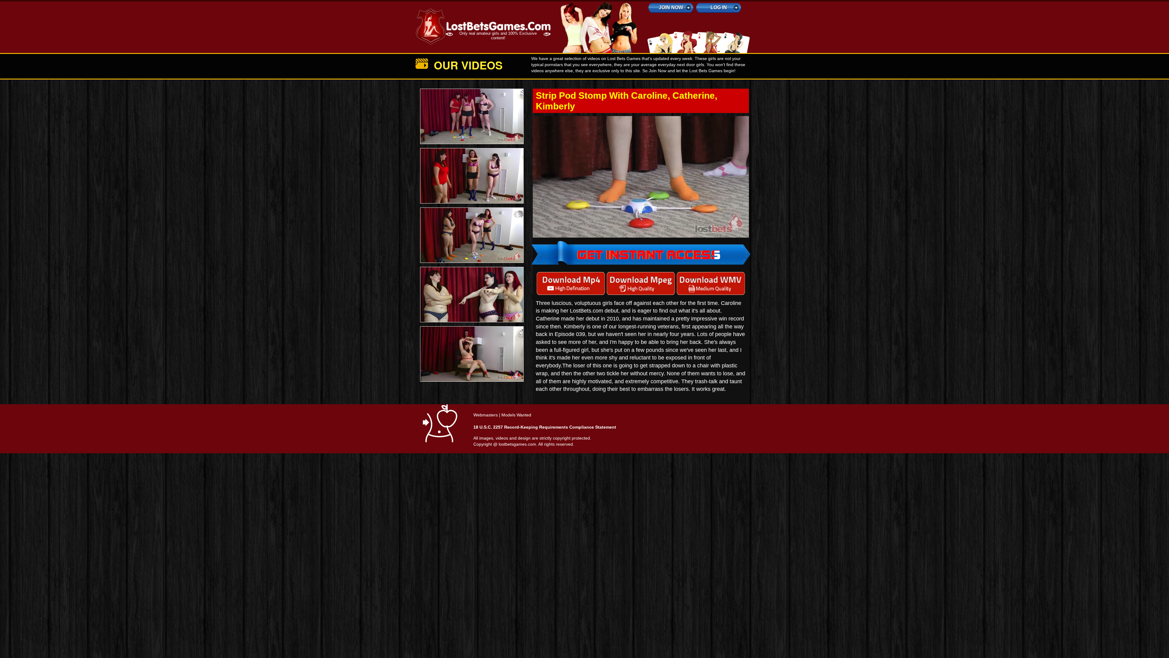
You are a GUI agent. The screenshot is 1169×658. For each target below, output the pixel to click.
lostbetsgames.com (517, 444)
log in (719, 7)
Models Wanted (516, 415)
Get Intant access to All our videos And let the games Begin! (641, 163)
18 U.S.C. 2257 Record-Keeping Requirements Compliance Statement (544, 427)
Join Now (671, 7)
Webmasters (485, 415)
